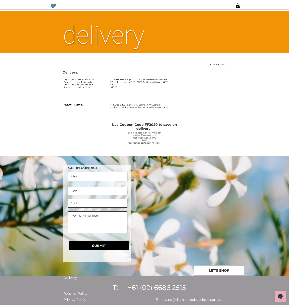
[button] (238, 5)
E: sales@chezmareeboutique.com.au (189, 300)
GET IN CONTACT (83, 168)
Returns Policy (75, 294)
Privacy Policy (74, 300)
